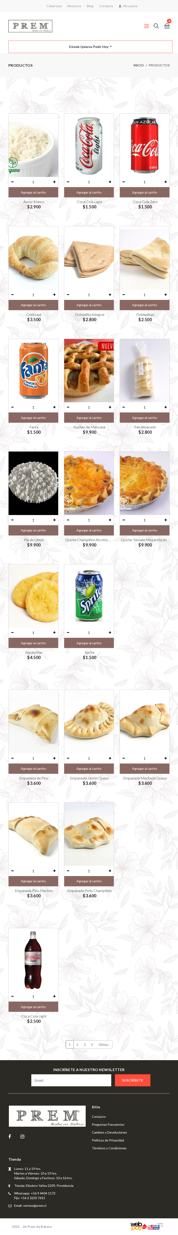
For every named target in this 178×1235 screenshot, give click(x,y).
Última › (104, 1044)
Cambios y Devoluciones (109, 1132)
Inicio (139, 65)
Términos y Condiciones (109, 1148)
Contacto (106, 6)
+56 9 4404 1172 (43, 1193)
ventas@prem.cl (34, 1205)
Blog (90, 6)
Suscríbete (132, 1080)
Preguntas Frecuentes (108, 1124)
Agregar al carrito (33, 192)
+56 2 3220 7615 (33, 1198)
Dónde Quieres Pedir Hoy (89, 47)
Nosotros (74, 6)
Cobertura (54, 6)
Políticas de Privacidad (108, 1140)
